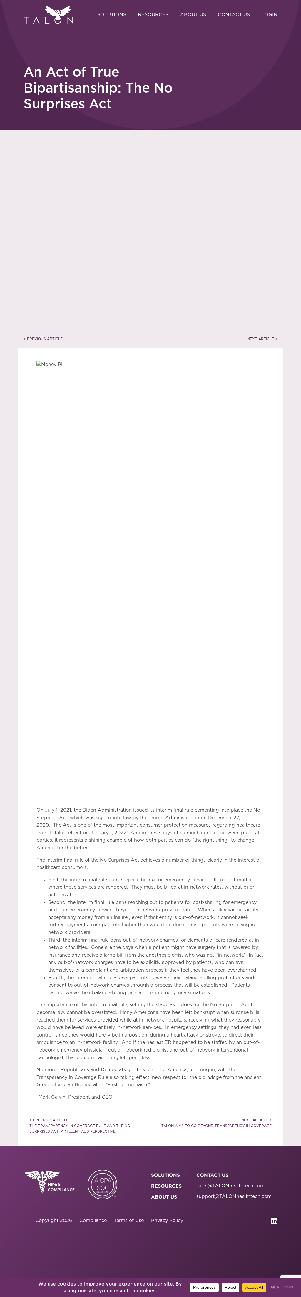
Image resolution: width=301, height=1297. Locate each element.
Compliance (93, 1220)
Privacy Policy (167, 1220)
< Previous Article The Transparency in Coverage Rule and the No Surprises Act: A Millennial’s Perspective (79, 1125)
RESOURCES (166, 1186)
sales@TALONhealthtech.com (230, 1186)
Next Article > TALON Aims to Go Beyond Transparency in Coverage (216, 1122)
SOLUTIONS (165, 1175)
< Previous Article (43, 339)
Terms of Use (129, 1220)
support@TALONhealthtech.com (234, 1196)
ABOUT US (164, 1196)
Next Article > (262, 339)
